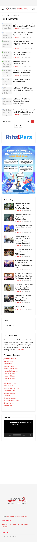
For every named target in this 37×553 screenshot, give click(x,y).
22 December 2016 (26, 48)
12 (16, 126)
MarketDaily (8, 405)
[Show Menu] (2, 9)
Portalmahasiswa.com (11, 400)
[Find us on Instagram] (10, 536)
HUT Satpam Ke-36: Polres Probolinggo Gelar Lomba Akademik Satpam (22, 101)
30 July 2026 (26, 245)
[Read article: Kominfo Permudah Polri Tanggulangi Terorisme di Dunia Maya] (7, 44)
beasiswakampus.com (11, 388)
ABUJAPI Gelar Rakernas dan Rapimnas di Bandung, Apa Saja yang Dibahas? (23, 276)
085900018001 (20, 350)
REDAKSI (16, 524)
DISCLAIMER (24, 524)
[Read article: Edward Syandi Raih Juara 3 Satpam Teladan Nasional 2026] (9, 228)
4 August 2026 (27, 309)
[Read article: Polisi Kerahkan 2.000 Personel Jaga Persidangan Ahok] (7, 35)
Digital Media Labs (22, 516)
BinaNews (7, 395)
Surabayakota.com (10, 398)
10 (28, 121)
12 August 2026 (27, 280)
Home (3, 15)
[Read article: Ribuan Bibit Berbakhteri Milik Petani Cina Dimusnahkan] (7, 73)
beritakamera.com (10, 383)
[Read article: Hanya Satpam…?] (9, 309)
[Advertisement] (18, 2)
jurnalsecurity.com (10, 359)
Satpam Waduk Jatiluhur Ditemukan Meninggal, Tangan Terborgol (23, 298)
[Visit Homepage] (17, 9)
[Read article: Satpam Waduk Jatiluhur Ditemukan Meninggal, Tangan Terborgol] (9, 298)
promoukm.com (9, 366)
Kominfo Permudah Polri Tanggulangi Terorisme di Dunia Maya (23, 44)
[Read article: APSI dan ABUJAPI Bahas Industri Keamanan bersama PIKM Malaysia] (9, 252)
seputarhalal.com (9, 376)
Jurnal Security (10, 516)
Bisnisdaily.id (8, 364)
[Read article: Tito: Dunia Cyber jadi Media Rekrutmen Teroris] (7, 55)
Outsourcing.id (8, 361)
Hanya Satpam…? (21, 307)
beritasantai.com (9, 391)
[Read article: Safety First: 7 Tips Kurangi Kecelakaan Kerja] (7, 64)
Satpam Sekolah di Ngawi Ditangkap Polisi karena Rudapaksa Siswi (23, 217)
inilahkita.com (8, 381)
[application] (18, 428)
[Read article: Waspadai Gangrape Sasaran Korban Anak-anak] (7, 81)
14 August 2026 (27, 232)
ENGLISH (5, 527)
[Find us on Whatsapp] (15, 536)
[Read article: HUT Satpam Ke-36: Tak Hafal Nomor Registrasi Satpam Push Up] (7, 90)
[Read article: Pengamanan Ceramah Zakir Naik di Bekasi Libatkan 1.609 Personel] (7, 26)
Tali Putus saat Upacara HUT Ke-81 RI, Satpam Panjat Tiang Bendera (22, 206)
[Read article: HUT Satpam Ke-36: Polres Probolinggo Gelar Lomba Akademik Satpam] (7, 101)
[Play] (6, 435)
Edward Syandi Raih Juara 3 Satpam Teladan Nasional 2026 (24, 228)
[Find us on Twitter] (7, 536)
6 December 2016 (26, 114)
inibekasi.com (8, 386)
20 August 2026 (27, 210)
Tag (8, 15)
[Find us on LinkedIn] (13, 536)
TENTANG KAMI (6, 524)
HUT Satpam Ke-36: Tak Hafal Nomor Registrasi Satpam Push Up (23, 90)
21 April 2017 (25, 28)
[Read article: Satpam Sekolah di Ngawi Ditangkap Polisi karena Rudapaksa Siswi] (9, 217)
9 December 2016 (26, 66)
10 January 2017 (26, 37)
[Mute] (27, 435)
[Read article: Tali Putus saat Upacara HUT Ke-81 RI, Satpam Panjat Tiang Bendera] (9, 206)
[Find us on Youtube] (5, 536)
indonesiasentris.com (11, 368)
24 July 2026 (26, 256)
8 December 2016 (26, 75)
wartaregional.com (10, 393)
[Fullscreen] (31, 435)
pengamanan (15, 15)
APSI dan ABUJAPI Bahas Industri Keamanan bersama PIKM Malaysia (24, 252)
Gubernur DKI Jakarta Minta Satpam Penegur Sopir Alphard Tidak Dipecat (24, 287)
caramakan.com (9, 373)
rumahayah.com (9, 378)
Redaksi (17, 28)
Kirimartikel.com (9, 403)
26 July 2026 (26, 269)
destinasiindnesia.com (11, 371)
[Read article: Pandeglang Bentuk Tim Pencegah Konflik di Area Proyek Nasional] (7, 112)
